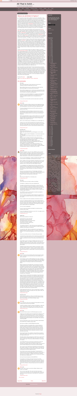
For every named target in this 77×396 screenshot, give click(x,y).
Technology (58, 187)
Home (19, 8)
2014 (50, 55)
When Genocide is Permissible (53, 120)
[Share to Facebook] (30, 77)
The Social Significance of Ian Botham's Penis (53, 92)
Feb (51, 133)
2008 (50, 143)
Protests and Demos (55, 179)
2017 (50, 51)
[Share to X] (29, 77)
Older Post (44, 380)
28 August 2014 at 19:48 (23, 375)
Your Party (51, 191)
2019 (50, 48)
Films (56, 165)
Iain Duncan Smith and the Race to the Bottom (53, 100)
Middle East (28, 78)
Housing (52, 168)
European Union (57, 164)
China (54, 159)
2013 (50, 136)
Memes (56, 174)
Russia (59, 181)
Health (49, 168)
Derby (59, 162)
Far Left (40, 8)
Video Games (51, 190)
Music (52, 175)
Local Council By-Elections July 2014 (53, 122)
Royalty (56, 181)
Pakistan (52, 177)
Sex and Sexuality (57, 183)
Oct (51, 59)
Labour (50, 171)
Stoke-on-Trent (57, 186)
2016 (50, 52)
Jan (51, 134)
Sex (48, 8)
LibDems (55, 172)
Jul (50, 126)
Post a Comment (21, 377)
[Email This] (27, 77)
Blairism (53, 156)
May (51, 129)
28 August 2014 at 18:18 (23, 308)
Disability (49, 163)
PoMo (49, 179)
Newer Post (20, 380)
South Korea (56, 185)
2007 (50, 144)
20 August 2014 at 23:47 (23, 127)
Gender (45, 8)
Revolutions (53, 181)
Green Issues (53, 167)
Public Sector (50, 180)
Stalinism (52, 186)
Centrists (50, 159)
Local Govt (51, 173)
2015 (50, 54)
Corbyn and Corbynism (54, 162)
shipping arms (41, 34)
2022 (50, 44)
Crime (21, 78)
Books (52, 8)
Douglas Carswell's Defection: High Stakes (53, 72)
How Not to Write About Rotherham (53, 75)
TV (55, 189)
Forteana (58, 165)
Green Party (58, 167)
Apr (50, 130)
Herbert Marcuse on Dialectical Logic (53, 112)
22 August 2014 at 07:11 (23, 251)
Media (53, 174)
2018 (50, 50)
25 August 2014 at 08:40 (23, 299)
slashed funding (23, 32)
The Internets (54, 188)
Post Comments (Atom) (33, 384)
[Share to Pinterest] (31, 77)
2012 (50, 137)
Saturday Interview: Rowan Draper (53, 118)
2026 (50, 39)
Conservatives (51, 160)
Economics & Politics (34, 8)
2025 (50, 40)
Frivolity (52, 166)
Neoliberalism (50, 176)
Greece (49, 167)
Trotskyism (53, 189)
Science (49, 183)
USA (59, 189)
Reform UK (58, 180)
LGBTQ (52, 172)
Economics (54, 163)
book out (49, 19)
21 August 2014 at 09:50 (23, 148)
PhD (54, 177)
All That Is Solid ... (25, 4)
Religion (49, 181)
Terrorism (32, 78)
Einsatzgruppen (30, 23)
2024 (50, 42)
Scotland (52, 183)
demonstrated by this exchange (22, 50)
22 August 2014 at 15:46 (23, 292)
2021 (50, 46)
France (49, 166)
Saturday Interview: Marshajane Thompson (54, 83)
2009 (50, 141)
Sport (49, 186)
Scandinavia (58, 182)
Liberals (59, 172)
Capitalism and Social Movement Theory (53, 89)
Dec (51, 56)
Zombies (54, 191)
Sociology (27, 8)
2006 (50, 145)
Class (58, 159)
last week (26, 35)
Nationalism (55, 175)
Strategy (49, 187)
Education (58, 163)
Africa (53, 155)
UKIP (57, 189)
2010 (50, 140)
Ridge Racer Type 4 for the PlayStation (53, 116)
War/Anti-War (36, 78)
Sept (51, 60)
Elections (50, 164)
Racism (55, 180)
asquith (21, 150)
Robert (21, 253)
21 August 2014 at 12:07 (23, 178)
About (23, 8)
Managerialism (58, 173)
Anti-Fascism (56, 155)
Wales (55, 190)
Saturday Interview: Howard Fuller (53, 66)
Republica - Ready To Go (54, 95)
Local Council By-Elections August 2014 (54, 70)
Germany (58, 166)
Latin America (55, 171)
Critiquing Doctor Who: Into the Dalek (53, 63)
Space (59, 185)
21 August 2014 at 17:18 (23, 213)
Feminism (53, 165)
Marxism (49, 174)
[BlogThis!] (28, 77)
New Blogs (55, 176)
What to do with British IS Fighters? (28, 16)
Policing (54, 178)
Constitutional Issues (52, 161)
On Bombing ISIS (52, 106)
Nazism (59, 175)
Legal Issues (24, 78)
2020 (50, 47)
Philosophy (58, 177)
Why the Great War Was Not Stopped (53, 114)
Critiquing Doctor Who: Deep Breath (53, 81)
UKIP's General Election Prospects (53, 85)
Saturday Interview (51, 182)
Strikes (54, 187)
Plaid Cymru (50, 178)
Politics (58, 178)
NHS (57, 176)
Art (59, 155)
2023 (50, 43)
